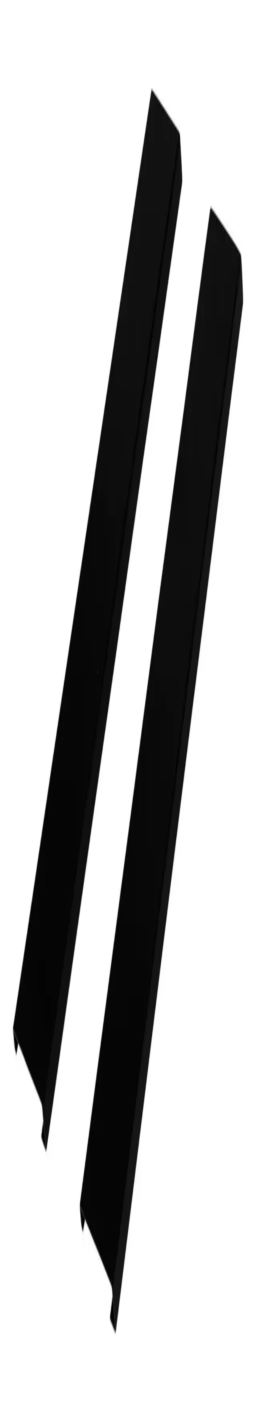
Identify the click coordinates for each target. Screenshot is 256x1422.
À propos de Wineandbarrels (24, 1375)
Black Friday (17, 1379)
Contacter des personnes (22, 1377)
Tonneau (15, 1364)
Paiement (15, 1368)
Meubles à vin (18, 1362)
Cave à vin (16, 1357)
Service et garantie (19, 1366)
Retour (14, 1373)
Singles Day (17, 1382)
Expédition (16, 1371)
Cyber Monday (18, 1384)
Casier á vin (17, 1359)
